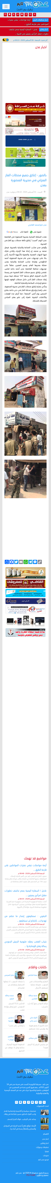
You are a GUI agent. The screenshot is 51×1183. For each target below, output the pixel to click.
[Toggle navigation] (6, 6)
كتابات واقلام (38, 967)
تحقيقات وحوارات (42, 1147)
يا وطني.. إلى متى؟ (16, 1026)
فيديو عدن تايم (43, 1160)
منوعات (46, 1156)
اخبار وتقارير (45, 1143)
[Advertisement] (25, 743)
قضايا (47, 1151)
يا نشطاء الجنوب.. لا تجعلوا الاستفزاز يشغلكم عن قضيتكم (13, 985)
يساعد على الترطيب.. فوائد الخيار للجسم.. (21, 1119)
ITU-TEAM (30, 1175)
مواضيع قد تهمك (35, 858)
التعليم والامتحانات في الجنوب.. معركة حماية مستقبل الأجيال (38, 985)
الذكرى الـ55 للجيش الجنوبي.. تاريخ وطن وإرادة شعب (14, 1007)
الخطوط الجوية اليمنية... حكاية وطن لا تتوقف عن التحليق (14, 1048)
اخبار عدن (45, 1139)
